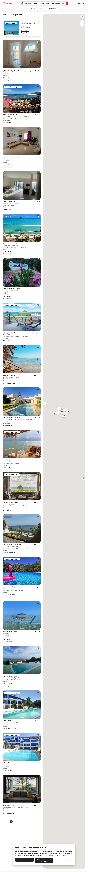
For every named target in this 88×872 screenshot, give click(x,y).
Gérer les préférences (64, 860)
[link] (7, 821)
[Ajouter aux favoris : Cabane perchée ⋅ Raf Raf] (38, 474)
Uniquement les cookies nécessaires (44, 860)
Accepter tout (24, 860)
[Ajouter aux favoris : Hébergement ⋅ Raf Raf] (38, 305)
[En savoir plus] (16, 17)
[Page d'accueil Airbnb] (7, 3)
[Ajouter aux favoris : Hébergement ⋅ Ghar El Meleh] (38, 516)
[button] (25, 31)
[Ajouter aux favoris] (38, 22)
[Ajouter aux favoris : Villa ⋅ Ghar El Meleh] (38, 173)
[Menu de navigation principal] (83, 3)
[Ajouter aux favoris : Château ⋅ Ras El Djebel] (38, 559)
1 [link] (11, 821)
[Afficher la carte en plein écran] (82, 17)
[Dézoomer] (82, 21)
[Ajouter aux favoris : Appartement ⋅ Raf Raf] (38, 86)
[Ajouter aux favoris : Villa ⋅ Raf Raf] (38, 692)
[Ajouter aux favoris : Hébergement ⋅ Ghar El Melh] (38, 260)
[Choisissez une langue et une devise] (79, 3)
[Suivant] (35, 821)
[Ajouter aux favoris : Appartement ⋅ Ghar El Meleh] (38, 42)
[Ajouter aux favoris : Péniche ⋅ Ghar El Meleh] (38, 432)
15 (32, 821)
